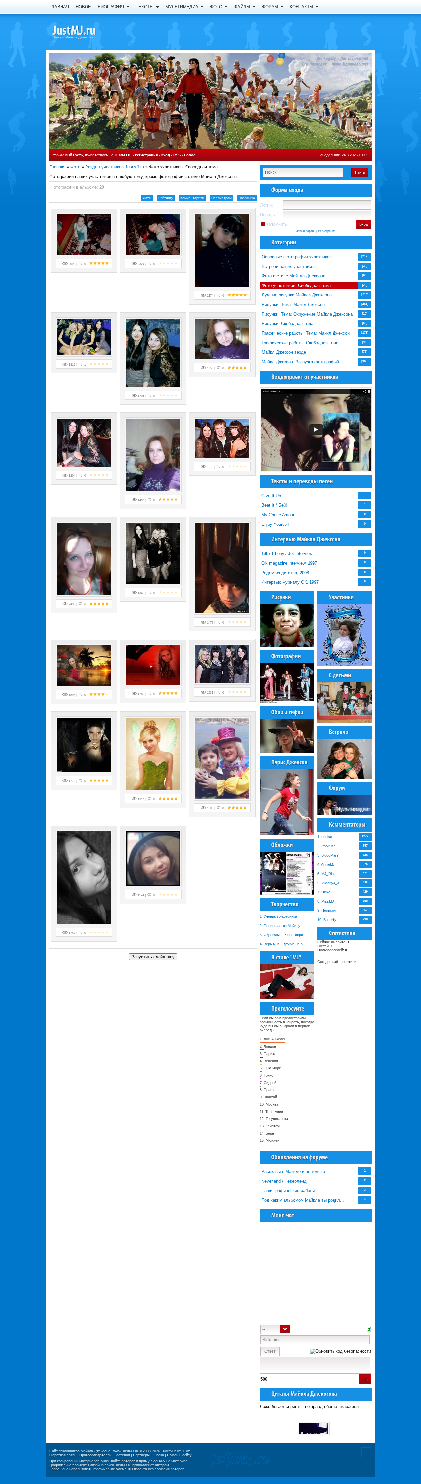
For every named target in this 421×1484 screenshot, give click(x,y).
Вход (165, 155)
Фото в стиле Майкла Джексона (293, 275)
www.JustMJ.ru (125, 1451)
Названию (247, 198)
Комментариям (192, 198)
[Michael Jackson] (85, 31)
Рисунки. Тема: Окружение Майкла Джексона (307, 314)
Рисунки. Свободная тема (287, 323)
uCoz (186, 1451)
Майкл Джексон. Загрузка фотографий (300, 361)
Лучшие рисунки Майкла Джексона (297, 295)
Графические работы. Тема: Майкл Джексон (306, 333)
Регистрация (146, 155)
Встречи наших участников (289, 266)
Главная (57, 167)
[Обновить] (369, 1328)
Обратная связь (62, 1455)
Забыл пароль (305, 231)
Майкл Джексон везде (284, 352)
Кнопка (158, 1455)
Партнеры (141, 1455)
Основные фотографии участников (297, 256)
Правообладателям (95, 1455)
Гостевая (122, 1455)
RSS (177, 155)
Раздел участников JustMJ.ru (114, 167)
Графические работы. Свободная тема (300, 342)
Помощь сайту (179, 1455)
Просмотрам (221, 198)
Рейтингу (165, 198)
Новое (189, 155)
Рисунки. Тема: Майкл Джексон (293, 304)
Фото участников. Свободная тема (296, 285)
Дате (147, 198)
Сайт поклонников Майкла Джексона (79, 1451)
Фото (75, 167)
